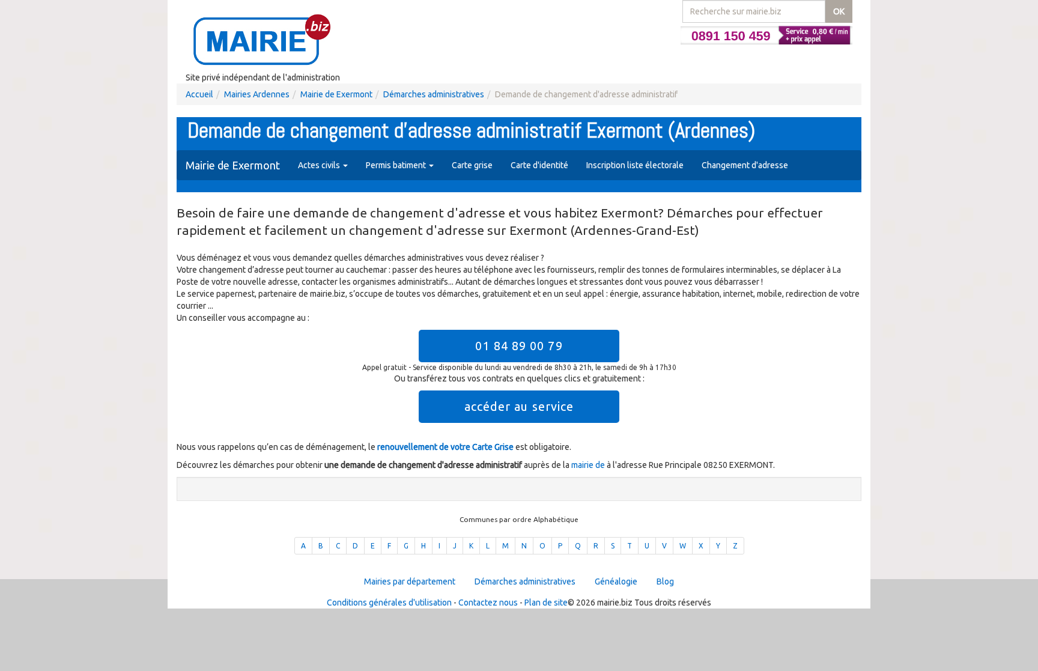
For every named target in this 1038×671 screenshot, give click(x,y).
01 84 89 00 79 (518, 346)
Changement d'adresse (745, 165)
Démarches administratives (433, 94)
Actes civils (320, 165)
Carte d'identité (539, 165)
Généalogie (616, 581)
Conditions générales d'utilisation (389, 602)
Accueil (199, 94)
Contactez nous (488, 602)
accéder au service (519, 406)
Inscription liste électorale (635, 165)
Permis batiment (397, 165)
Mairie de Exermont (336, 94)
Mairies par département (409, 581)
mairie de (589, 465)
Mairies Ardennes (257, 94)
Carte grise (472, 165)
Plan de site (546, 602)
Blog (665, 581)
